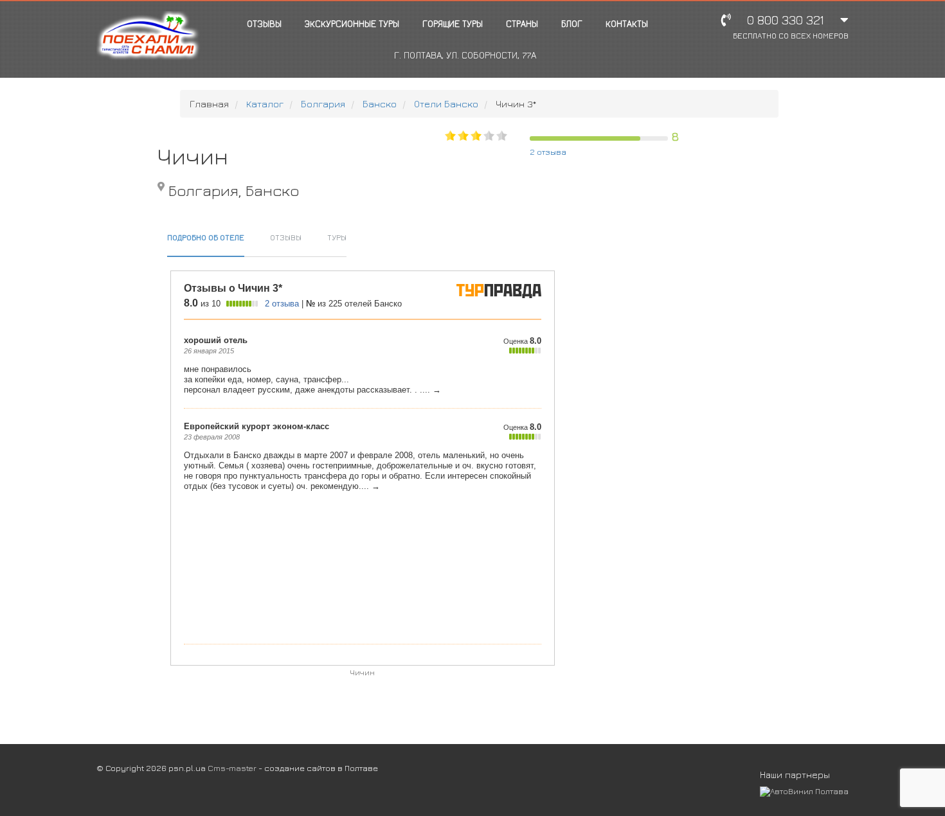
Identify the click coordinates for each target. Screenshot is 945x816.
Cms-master (232, 768)
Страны (522, 23)
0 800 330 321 (791, 26)
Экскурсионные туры (352, 23)
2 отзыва (548, 151)
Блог (571, 23)
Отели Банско (446, 103)
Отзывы (264, 23)
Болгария (323, 103)
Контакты (627, 23)
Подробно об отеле (205, 237)
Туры (336, 237)
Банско (380, 103)
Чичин (362, 672)
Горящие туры (452, 23)
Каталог (265, 103)
